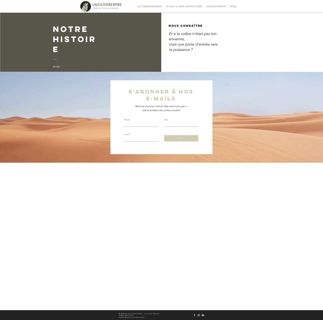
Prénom (127, 120)
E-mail (126, 134)
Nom (166, 120)
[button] (150, 6)
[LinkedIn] (203, 315)
